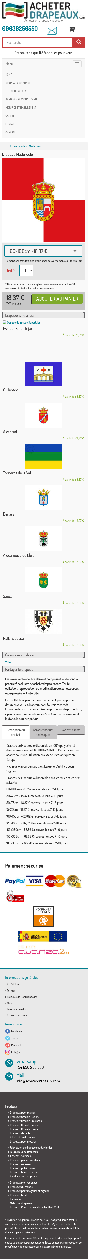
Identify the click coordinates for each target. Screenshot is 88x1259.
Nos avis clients (70, 730)
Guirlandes (46, 1147)
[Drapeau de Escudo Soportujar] (43, 322)
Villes (24, 146)
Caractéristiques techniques (43, 732)
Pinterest (15, 1045)
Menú (9, 64)
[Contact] (52, 31)
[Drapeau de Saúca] (43, 579)
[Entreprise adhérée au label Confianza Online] (43, 916)
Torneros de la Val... (18, 472)
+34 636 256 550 (30, 1067)
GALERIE (10, 116)
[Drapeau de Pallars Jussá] (43, 621)
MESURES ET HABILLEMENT (20, 107)
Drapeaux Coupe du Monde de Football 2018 (34, 1207)
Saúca (7, 596)
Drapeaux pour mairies (22, 1112)
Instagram (16, 1052)
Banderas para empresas (23, 1176)
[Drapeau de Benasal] (43, 497)
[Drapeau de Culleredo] (43, 374)
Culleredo (10, 389)
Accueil (14, 146)
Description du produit (16, 732)
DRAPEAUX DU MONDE (17, 83)
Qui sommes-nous (17, 1015)
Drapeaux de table (20, 1133)
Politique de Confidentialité (22, 996)
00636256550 (20, 28)
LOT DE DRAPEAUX (16, 91)
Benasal (9, 514)
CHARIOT (10, 132)
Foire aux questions (17, 1009)
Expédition (13, 984)
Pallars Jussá (13, 638)
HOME (8, 74)
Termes (11, 990)
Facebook (16, 1031)
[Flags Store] (43, 10)
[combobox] (43, 251)
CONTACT (10, 124)
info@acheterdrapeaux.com (38, 1080)
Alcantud (10, 431)
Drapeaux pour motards (23, 1141)
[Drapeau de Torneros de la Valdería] (43, 456)
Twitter (14, 1038)
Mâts (9, 1003)
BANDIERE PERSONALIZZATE (21, 99)
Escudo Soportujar (17, 328)
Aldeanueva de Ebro (19, 555)
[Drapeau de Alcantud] (43, 415)
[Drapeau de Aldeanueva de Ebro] (43, 538)
